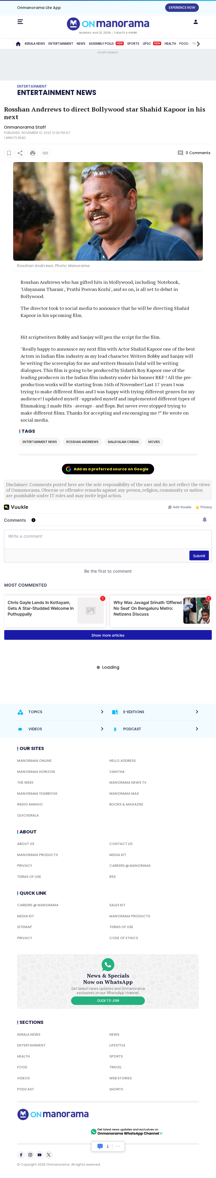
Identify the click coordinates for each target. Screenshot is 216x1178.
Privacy (24, 865)
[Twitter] (49, 1155)
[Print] (33, 153)
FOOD (22, 1067)
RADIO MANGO (30, 804)
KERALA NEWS (35, 43)
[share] (20, 153)
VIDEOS (23, 1078)
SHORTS (116, 1089)
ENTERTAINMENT (60, 43)
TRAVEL (115, 1067)
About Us (25, 843)
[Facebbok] (21, 1155)
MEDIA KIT (117, 854)
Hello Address (122, 760)
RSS (112, 876)
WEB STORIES (120, 1078)
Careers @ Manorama (130, 865)
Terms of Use (29, 876)
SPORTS (133, 43)
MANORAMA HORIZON (36, 771)
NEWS (81, 43)
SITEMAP (24, 926)
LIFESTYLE (117, 1045)
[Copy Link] (45, 153)
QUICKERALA (28, 815)
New (120, 43)
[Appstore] (71, 1132)
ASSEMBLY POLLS (106, 43)
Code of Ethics (123, 937)
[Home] (18, 43)
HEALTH (170, 43)
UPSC (151, 43)
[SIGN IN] (196, 21)
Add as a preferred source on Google (111, 469)
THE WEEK (25, 782)
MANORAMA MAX (124, 793)
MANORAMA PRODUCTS (37, 854)
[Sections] (20, 21)
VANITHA (117, 771)
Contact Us (120, 843)
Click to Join (108, 1001)
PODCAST (25, 1089)
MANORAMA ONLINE (34, 760)
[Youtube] (39, 1155)
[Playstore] (34, 1132)
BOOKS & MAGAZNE (126, 804)
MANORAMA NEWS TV (127, 782)
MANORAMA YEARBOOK (37, 793)
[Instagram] (30, 1155)
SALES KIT (117, 905)
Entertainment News (56, 92)
